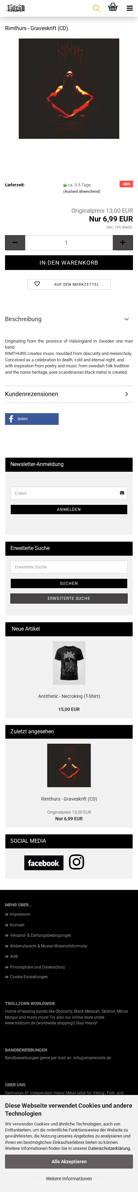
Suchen (69, 583)
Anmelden (69, 509)
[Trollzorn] (13, 8)
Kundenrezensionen (31, 393)
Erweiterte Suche (69, 598)
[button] (15, 242)
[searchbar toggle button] (96, 8)
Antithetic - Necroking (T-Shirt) (69, 696)
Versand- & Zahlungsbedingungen (40, 935)
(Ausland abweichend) (81, 191)
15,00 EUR (69, 709)
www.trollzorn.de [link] (20, 1023)
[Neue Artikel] (125, 629)
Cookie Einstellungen (29, 977)
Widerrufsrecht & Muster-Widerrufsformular (48, 946)
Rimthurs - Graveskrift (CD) (69, 799)
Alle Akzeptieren (69, 1161)
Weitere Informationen (69, 1178)
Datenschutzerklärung (109, 1148)
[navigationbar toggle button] (129, 8)
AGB (14, 956)
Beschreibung (23, 319)
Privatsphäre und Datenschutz (37, 967)
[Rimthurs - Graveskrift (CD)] (69, 88)
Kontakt (17, 925)
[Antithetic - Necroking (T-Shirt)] (69, 663)
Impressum (20, 914)
